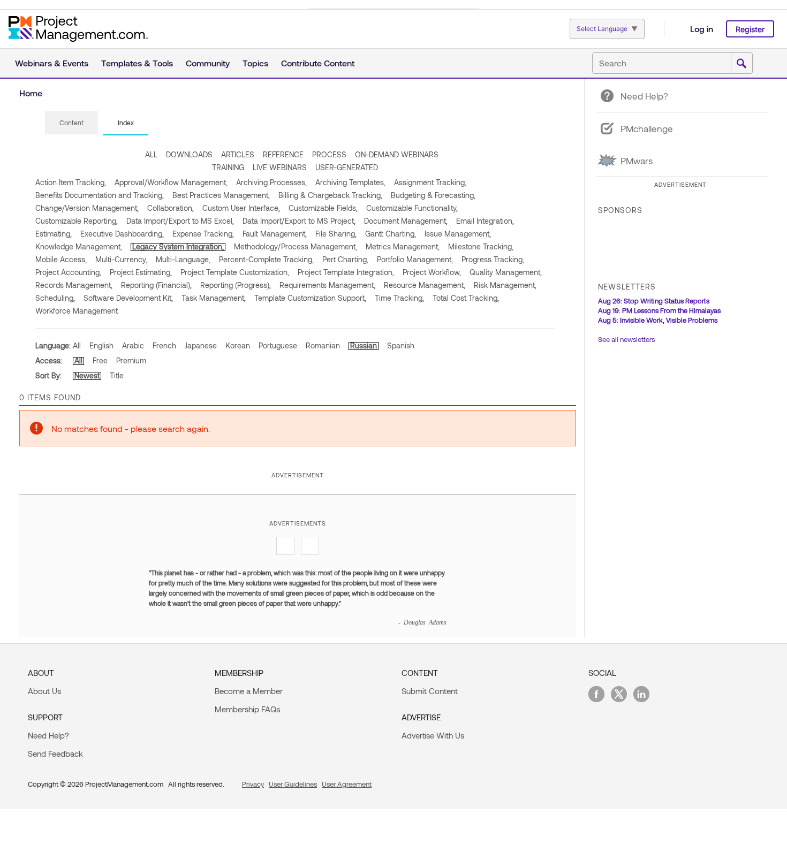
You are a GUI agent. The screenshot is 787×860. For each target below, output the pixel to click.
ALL (151, 154)
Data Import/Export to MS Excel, (180, 220)
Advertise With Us (433, 735)
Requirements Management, (327, 285)
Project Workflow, (432, 272)
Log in (701, 29)
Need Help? (48, 735)
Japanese (201, 345)
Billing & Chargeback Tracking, (330, 195)
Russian (363, 345)
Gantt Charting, (390, 233)
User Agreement (347, 784)
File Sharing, (336, 233)
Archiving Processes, (271, 182)
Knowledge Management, (78, 246)
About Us (44, 691)
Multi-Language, (183, 259)
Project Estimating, (141, 272)
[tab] (71, 123)
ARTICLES (237, 154)
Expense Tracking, (203, 233)
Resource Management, (424, 285)
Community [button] (208, 63)
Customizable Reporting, (76, 220)
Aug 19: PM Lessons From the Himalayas (659, 310)
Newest (87, 375)
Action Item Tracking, (70, 182)
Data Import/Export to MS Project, (299, 220)
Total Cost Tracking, (466, 297)
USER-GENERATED (346, 167)
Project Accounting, (68, 272)
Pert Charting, (345, 259)
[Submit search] (741, 63)
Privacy (253, 784)
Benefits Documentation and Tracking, (99, 195)
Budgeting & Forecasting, (433, 195)
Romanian (323, 345)
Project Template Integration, (346, 272)
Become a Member (249, 691)
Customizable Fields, (323, 207)
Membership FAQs (247, 709)
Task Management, (213, 297)
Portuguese (278, 345)
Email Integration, (485, 220)
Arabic (133, 345)
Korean (237, 345)
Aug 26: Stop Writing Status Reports (653, 300)
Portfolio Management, (415, 259)
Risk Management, (505, 285)
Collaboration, (170, 207)
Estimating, (53, 233)
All (77, 345)
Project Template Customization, (234, 272)
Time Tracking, (399, 297)
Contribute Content (317, 63)
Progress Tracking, (492, 259)
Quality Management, (506, 272)
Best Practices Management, (221, 195)
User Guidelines (293, 784)
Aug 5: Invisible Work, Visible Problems (657, 320)
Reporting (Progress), (235, 285)
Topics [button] (255, 63)
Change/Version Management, (87, 207)
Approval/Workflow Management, (171, 182)
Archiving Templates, (350, 182)
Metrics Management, (403, 246)
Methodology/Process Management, (295, 246)
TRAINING (228, 167)
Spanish (400, 345)
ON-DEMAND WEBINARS (396, 154)
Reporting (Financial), (156, 285)
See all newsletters (626, 339)
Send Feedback (55, 753)
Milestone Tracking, (480, 246)
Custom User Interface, (241, 207)
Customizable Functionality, (412, 207)
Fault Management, (275, 233)
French (164, 345)
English (101, 345)
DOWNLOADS (189, 154)
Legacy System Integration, (178, 246)
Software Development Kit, (128, 297)
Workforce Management (76, 310)
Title (117, 375)
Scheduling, (55, 297)
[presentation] (71, 122)
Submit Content (430, 691)
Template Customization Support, (310, 297)
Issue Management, (458, 233)
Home (30, 93)
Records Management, (73, 285)
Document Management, (406, 220)
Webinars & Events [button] (51, 63)
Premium (131, 360)
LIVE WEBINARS (280, 167)
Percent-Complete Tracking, (266, 259)
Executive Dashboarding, (122, 233)
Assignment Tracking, (430, 182)
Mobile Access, (61, 259)
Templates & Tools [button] (137, 63)
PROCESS (329, 154)
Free (100, 360)
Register (750, 29)
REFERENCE (283, 154)
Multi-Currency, (121, 259)
